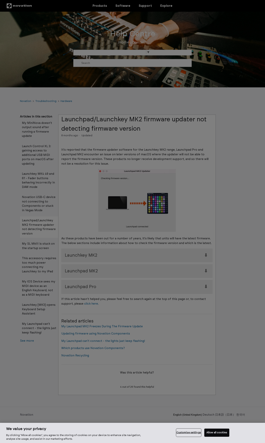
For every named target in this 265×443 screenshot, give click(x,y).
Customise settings (188, 432)
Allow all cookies (216, 432)
